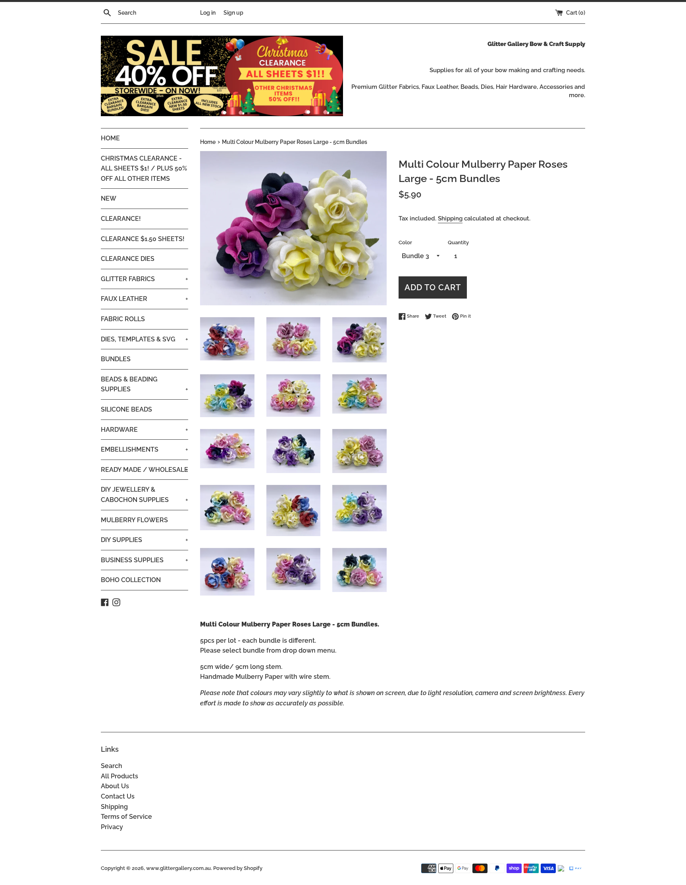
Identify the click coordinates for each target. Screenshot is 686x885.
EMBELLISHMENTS (144, 449)
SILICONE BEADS (126, 409)
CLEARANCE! (121, 218)
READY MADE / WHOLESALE (144, 469)
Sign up (233, 12)
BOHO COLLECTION (131, 580)
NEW (108, 198)
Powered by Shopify (237, 868)
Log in (208, 12)
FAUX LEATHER (144, 299)
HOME (110, 138)
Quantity (458, 242)
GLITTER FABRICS (144, 279)
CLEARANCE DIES (127, 258)
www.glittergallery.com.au (178, 868)
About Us (115, 786)
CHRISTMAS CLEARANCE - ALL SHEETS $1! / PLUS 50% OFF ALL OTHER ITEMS (144, 168)
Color (405, 242)
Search (111, 766)
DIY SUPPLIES (144, 540)
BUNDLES (116, 359)
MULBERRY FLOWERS (134, 520)
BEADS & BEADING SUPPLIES (144, 384)
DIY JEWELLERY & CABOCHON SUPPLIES (144, 495)
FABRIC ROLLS (123, 319)
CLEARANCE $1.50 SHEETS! (143, 239)
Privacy (112, 827)
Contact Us (118, 796)
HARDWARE (144, 429)
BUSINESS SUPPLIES (144, 560)
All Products (119, 776)
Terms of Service (126, 816)
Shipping (450, 218)
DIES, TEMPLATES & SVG (144, 339)
